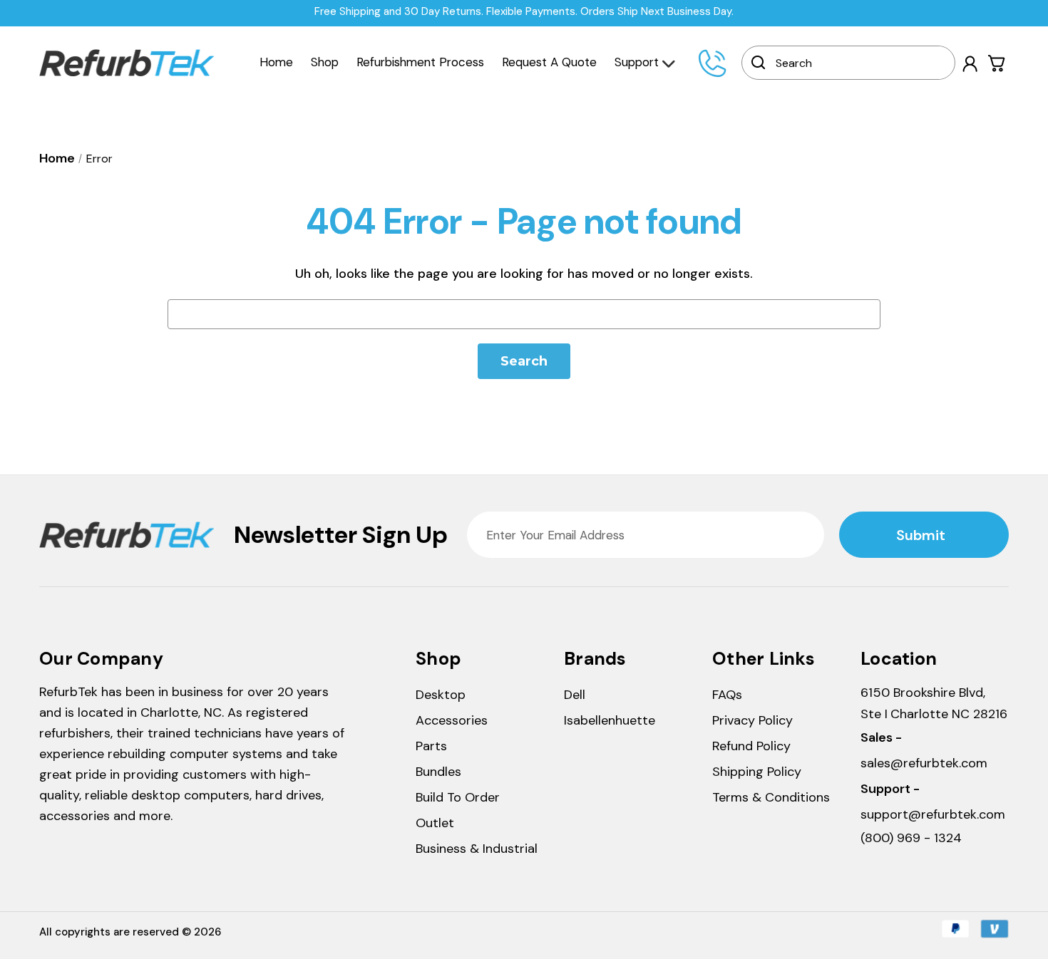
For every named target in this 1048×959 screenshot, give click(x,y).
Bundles (438, 771)
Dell (574, 694)
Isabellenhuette (609, 720)
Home (276, 62)
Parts (431, 746)
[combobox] (858, 62)
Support (637, 62)
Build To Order (458, 797)
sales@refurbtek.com (924, 763)
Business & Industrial (477, 848)
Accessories (452, 720)
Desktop (441, 694)
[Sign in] (970, 64)
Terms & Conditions (771, 797)
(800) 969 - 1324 (911, 837)
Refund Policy (751, 746)
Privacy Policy (752, 720)
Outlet (435, 822)
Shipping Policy (756, 771)
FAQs (727, 694)
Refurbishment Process (420, 62)
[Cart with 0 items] (997, 63)
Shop (325, 62)
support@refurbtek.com (933, 814)
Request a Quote (549, 62)
